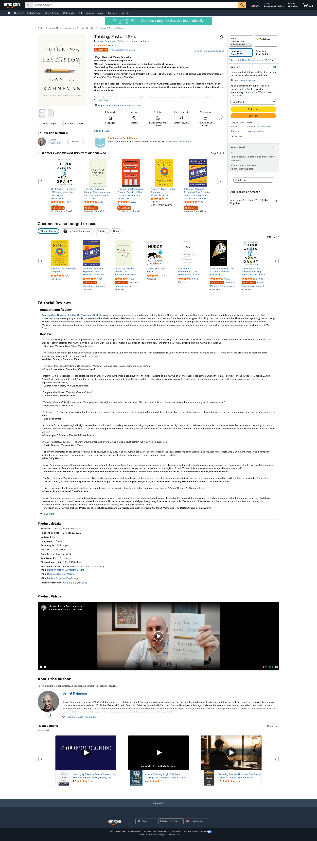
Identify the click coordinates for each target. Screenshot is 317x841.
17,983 (259, 278)
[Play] (40, 667)
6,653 (195, 278)
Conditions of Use (117, 831)
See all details (101, 130)
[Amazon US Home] (114, 822)
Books (40, 28)
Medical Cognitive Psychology (62, 578)
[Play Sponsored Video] (86, 752)
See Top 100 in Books (91, 566)
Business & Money (54, 28)
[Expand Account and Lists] (283, 6)
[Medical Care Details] (60, 13)
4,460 (163, 275)
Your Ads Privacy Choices (194, 831)
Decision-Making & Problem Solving (107, 28)
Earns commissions (75, 606)
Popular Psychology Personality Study (254, 284)
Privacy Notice (134, 831)
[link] (64, 192)
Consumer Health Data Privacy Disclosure (162, 831)
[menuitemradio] (271, 667)
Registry (90, 13)
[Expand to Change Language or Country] (259, 6)
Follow (75, 141)
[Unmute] (276, 667)
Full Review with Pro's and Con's (65, 609)
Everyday (125, 13)
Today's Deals (34, 13)
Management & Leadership (77, 28)
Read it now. (185, 141)
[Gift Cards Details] (75, 13)
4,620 (227, 278)
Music (100, 13)
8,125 (131, 278)
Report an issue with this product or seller (119, 105)
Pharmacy (112, 13)
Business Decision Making (60, 574)
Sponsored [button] (42, 730)
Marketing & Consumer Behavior (95, 284)
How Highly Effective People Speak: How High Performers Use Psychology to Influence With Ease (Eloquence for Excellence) (94, 776)
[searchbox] (135, 5)
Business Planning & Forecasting (222, 284)
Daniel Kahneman (106, 41)
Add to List (241, 180)
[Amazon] (12, 5)
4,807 (68, 275)
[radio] (241, 41)
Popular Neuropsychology (126, 284)
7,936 (100, 278)
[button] (7, 13)
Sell (80, 13)
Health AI (19, 13)
